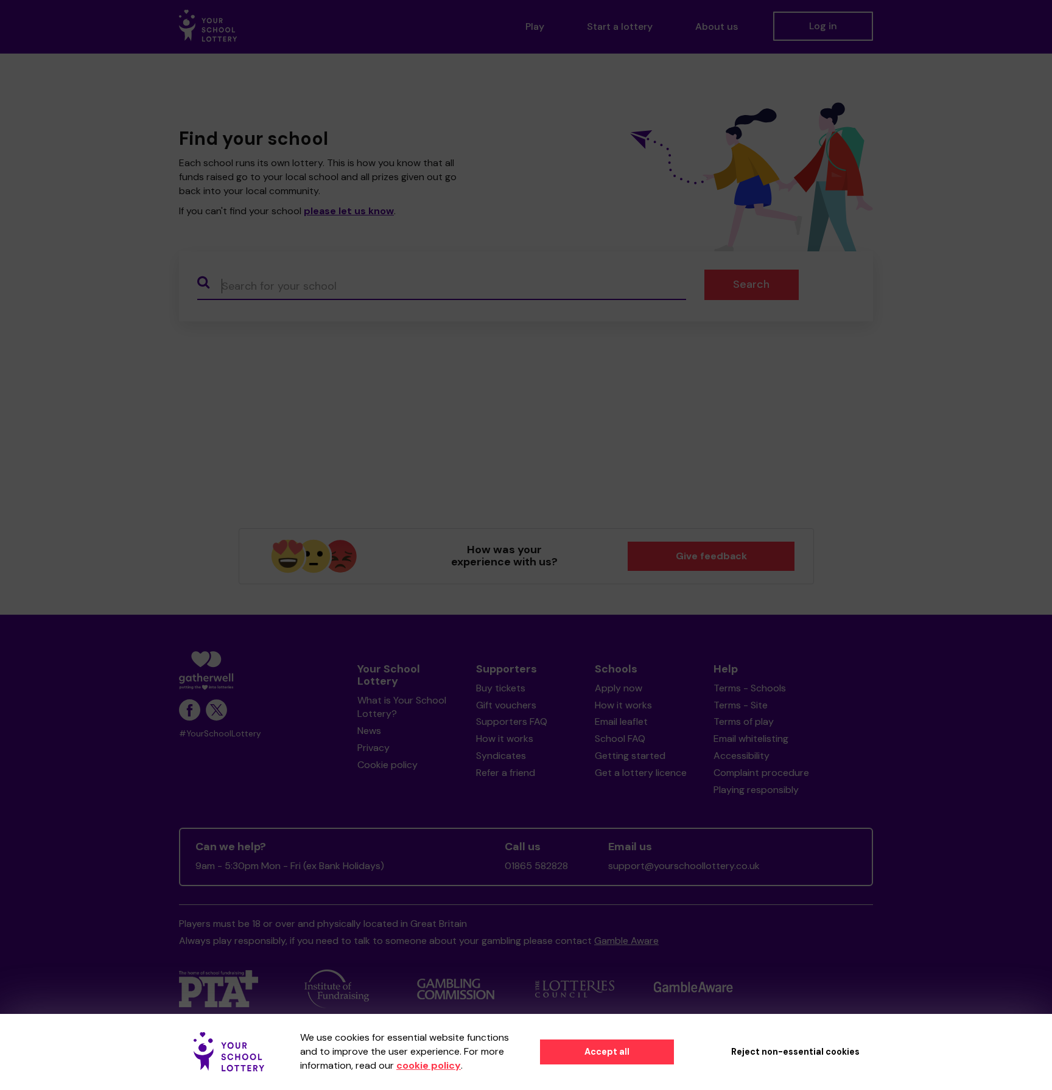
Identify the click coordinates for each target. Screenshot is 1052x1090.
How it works (504, 738)
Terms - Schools (750, 688)
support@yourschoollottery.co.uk (684, 865)
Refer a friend (505, 772)
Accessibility (742, 755)
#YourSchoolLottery (220, 733)
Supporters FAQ (511, 721)
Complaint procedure (761, 772)
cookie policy (428, 1065)
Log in (823, 25)
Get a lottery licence (641, 772)
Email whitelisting (751, 738)
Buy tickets (500, 688)
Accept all (606, 1051)
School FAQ (620, 738)
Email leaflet (621, 721)
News (369, 730)
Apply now (618, 688)
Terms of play (744, 721)
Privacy (373, 747)
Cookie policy (387, 764)
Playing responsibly (756, 789)
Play (534, 26)
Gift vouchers (506, 705)
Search (751, 284)
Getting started (630, 755)
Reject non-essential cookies (795, 1051)
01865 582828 (536, 865)
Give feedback (711, 556)
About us (716, 26)
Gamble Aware (626, 940)
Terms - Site (741, 705)
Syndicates (501, 755)
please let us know (349, 210)
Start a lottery (620, 26)
